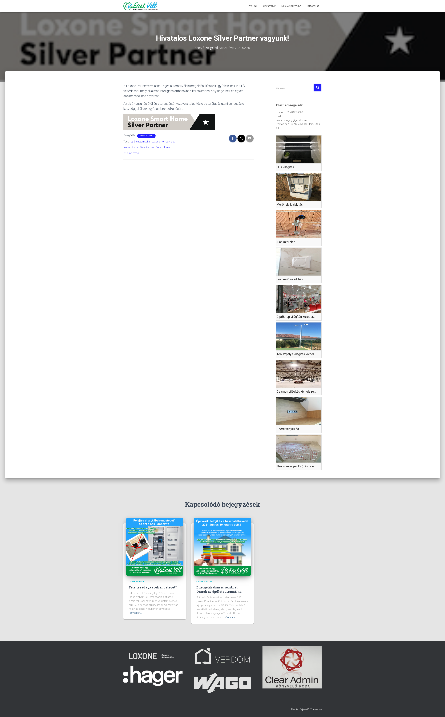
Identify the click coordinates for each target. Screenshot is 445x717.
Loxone (156, 141)
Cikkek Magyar (146, 136)
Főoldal (253, 6)
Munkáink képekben (291, 6)
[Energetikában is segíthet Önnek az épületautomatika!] (222, 546)
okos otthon (131, 147)
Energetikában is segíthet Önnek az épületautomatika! (219, 589)
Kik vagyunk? (269, 6)
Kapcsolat (313, 6)
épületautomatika (140, 141)
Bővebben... (136, 612)
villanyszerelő (131, 153)
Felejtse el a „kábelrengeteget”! (153, 587)
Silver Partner (147, 147)
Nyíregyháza (168, 141)
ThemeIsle (316, 709)
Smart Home (163, 147)
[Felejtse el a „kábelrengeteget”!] (154, 546)
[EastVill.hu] (140, 6)
